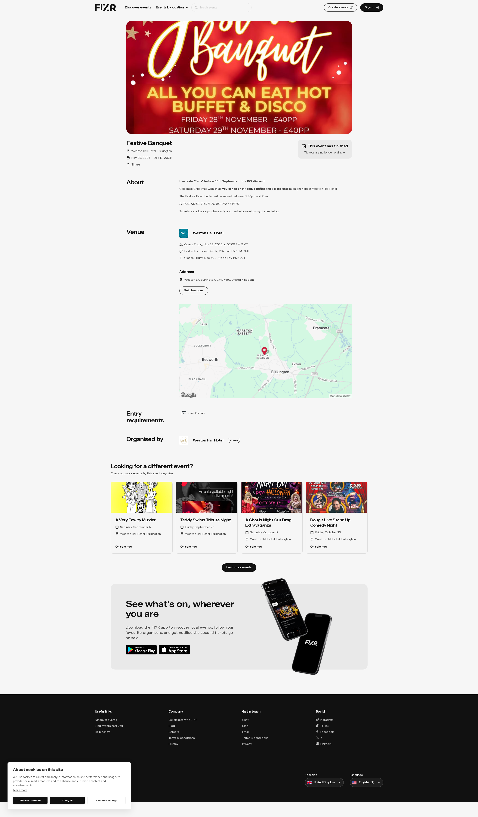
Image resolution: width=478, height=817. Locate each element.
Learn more (20, 790)
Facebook (327, 732)
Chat (245, 720)
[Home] (105, 7)
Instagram (327, 720)
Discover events (138, 7)
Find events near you (109, 726)
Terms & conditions (181, 738)
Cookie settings (106, 800)
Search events (208, 7)
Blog (171, 726)
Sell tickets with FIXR (182, 720)
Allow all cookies (30, 800)
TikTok (324, 726)
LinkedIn (326, 744)
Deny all (67, 800)
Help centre (102, 732)
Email (245, 732)
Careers (173, 732)
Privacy (173, 744)
